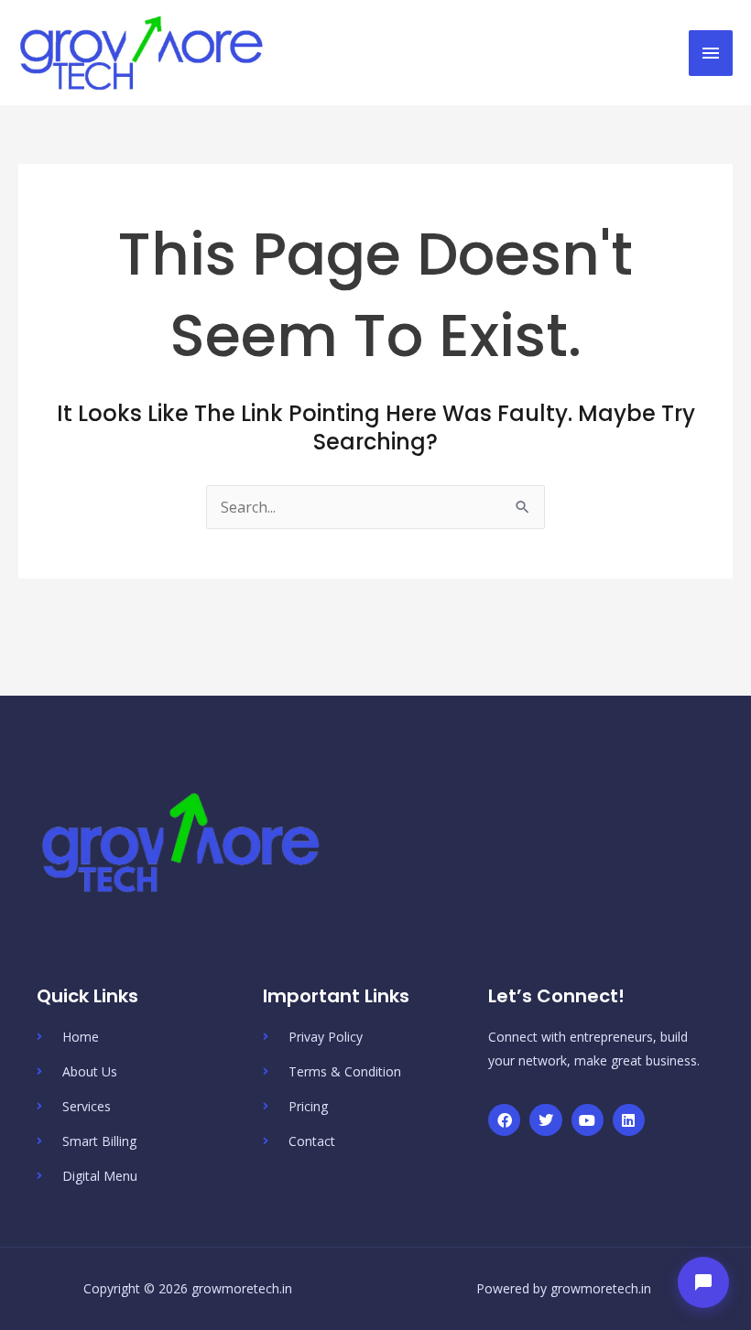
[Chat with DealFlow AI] (703, 1282)
